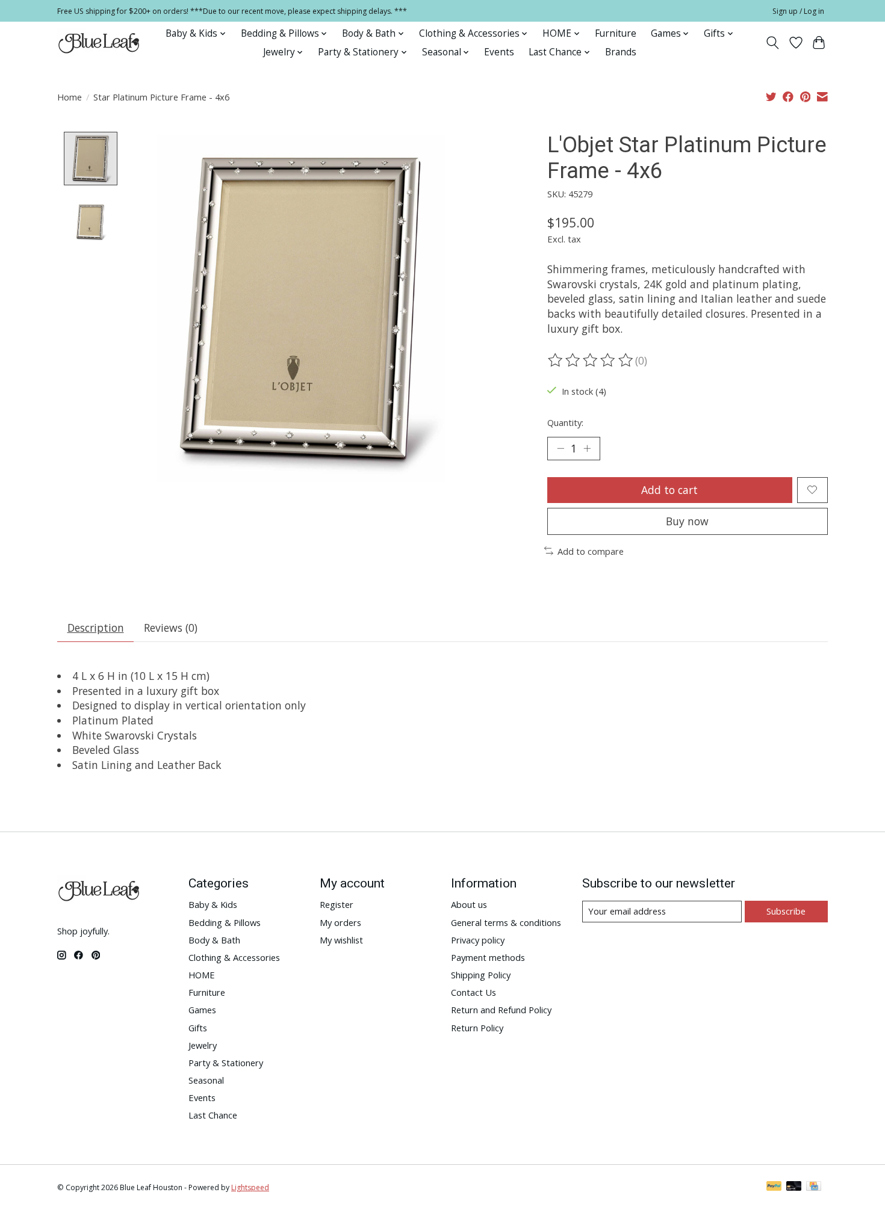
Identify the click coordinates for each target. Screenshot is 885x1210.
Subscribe (786, 911)
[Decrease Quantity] (560, 448)
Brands (620, 52)
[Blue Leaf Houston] (99, 43)
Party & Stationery (225, 1063)
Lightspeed (250, 1187)
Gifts (197, 1028)
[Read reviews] (591, 360)
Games (202, 1010)
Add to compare (590, 551)
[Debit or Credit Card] (794, 1187)
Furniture (615, 33)
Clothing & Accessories (234, 957)
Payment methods (488, 957)
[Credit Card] (813, 1187)
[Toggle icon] (772, 43)
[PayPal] (774, 1187)
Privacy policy (478, 940)
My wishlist (341, 940)
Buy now (687, 521)
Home (69, 97)
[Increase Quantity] (587, 448)
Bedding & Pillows (224, 922)
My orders (340, 922)
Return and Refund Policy (501, 1010)
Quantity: (565, 422)
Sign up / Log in (798, 11)
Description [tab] (95, 627)
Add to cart (669, 490)
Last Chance (212, 1115)
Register (336, 904)
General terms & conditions (506, 922)
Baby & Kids (212, 904)
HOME (201, 975)
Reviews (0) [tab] (170, 627)
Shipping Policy (481, 975)
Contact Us (473, 992)
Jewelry (202, 1045)
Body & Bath (214, 940)
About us (469, 904)
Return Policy (477, 1028)
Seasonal (206, 1080)
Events (499, 52)
